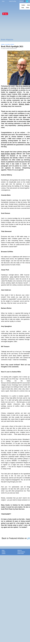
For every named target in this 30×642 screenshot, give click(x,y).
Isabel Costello (5, 48)
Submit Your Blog (12, 1)
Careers (3, 553)
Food (23, 7)
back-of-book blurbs (8, 154)
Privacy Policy (21, 553)
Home (3, 1)
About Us (20, 550)
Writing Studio (24, 104)
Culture (23, 5)
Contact (3, 551)
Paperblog (9, 6)
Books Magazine (7, 39)
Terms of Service (21, 551)
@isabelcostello (13, 48)
